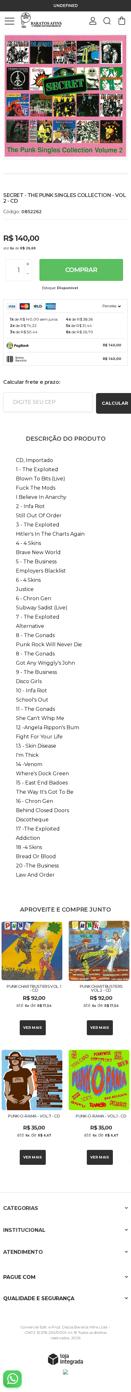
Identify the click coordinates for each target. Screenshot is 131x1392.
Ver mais (32, 1027)
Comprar (81, 270)
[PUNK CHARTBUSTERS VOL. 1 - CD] (32, 979)
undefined (65, 5)
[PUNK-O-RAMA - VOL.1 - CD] (99, 1108)
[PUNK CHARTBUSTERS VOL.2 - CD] (99, 979)
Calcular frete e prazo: (31, 382)
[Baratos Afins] (41, 20)
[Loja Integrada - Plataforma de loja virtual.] (65, 1359)
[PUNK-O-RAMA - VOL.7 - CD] (32, 1108)
